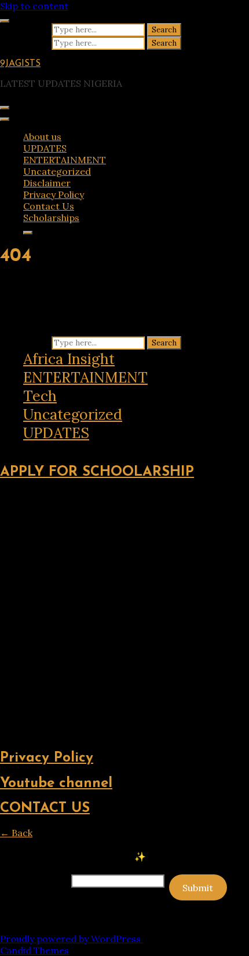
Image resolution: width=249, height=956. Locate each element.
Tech (40, 396)
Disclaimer (47, 183)
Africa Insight (69, 359)
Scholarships (51, 217)
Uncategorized (57, 171)
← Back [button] (16, 833)
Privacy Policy (53, 194)
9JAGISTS (20, 63)
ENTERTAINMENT (64, 160)
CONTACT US (45, 808)
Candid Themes (34, 950)
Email (34, 880)
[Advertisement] (124, 615)
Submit (197, 888)
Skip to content (34, 6)
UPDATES (45, 148)
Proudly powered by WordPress (71, 938)
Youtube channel (56, 783)
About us (42, 136)
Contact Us (48, 206)
